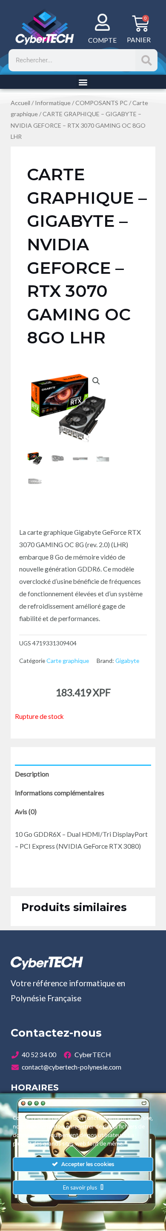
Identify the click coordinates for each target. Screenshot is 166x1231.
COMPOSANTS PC (101, 102)
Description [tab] (32, 774)
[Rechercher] (146, 60)
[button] (83, 82)
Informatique (53, 102)
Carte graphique (67, 660)
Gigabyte (127, 660)
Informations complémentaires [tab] (59, 793)
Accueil (20, 102)
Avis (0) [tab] (26, 811)
